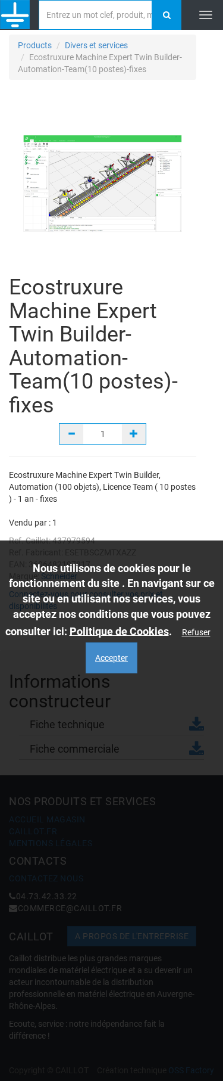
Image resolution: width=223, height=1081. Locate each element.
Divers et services (96, 45)
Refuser (196, 632)
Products (35, 45)
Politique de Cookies (119, 631)
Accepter (111, 658)
